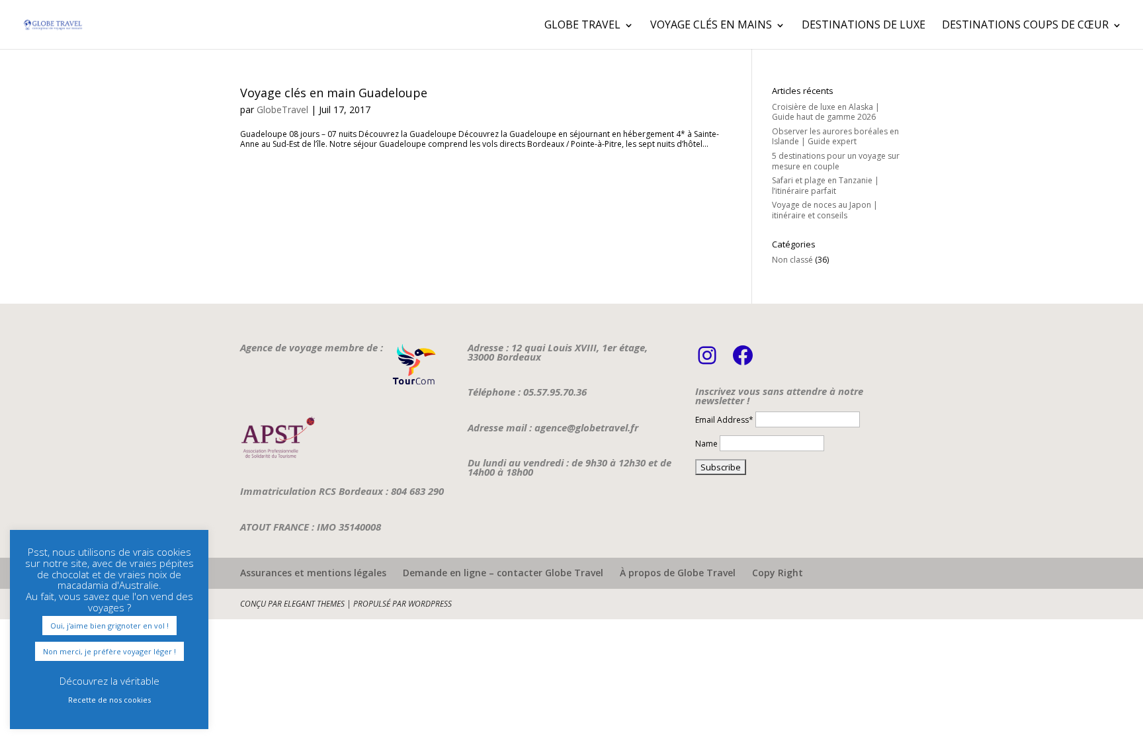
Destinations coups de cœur (1025, 24)
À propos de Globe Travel (678, 572)
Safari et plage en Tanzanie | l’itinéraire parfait (825, 185)
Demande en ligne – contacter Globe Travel (503, 572)
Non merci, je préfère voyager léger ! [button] (109, 651)
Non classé (792, 259)
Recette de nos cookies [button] (109, 700)
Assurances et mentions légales (313, 572)
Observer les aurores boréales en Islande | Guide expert (835, 137)
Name (706, 443)
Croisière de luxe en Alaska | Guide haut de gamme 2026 (826, 112)
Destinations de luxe (863, 24)
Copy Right (777, 572)
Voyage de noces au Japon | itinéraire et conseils (825, 210)
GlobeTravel (282, 109)
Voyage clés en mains (711, 24)
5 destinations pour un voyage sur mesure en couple (836, 161)
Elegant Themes (314, 603)
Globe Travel (582, 24)
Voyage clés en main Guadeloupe (333, 93)
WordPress (430, 603)
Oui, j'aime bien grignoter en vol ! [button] (109, 625)
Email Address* (724, 419)
